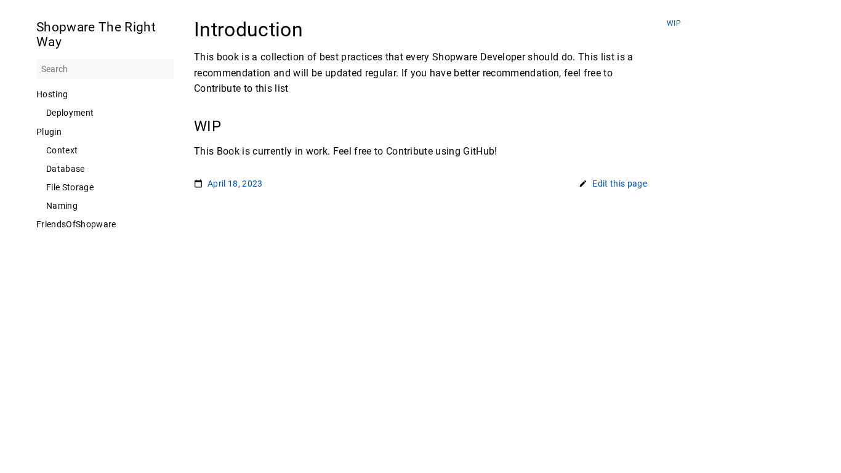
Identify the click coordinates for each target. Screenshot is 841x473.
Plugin (49, 132)
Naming (62, 206)
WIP (674, 24)
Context (62, 150)
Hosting (52, 94)
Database (65, 169)
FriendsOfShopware (76, 224)
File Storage (70, 187)
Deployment (70, 113)
